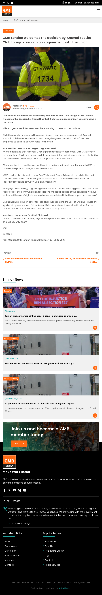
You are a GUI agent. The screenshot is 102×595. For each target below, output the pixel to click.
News (5, 20)
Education (50, 541)
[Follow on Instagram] (25, 490)
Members (9, 560)
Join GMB (19, 443)
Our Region (10, 550)
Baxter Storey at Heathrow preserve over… (77, 260)
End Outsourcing (11, 338)
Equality (49, 546)
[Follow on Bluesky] (12, 2)
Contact (9, 564)
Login (68, 2)
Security (8, 31)
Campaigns (11, 546)
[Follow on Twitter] (8, 2)
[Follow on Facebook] (4, 2)
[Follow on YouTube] (14, 490)
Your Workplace (13, 555)
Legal (47, 555)
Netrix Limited (65, 588)
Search (78, 2)
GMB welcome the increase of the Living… (23, 260)
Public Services (52, 564)
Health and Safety (54, 550)
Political (49, 560)
